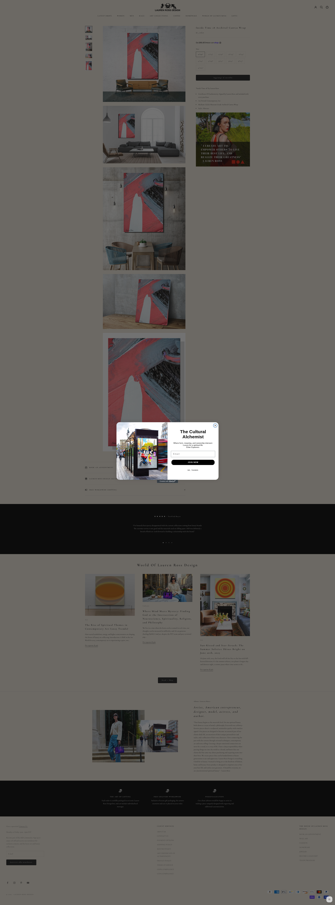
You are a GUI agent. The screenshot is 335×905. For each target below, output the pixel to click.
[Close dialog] (215, 425)
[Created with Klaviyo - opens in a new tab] (167, 481)
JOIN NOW (193, 462)
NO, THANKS (193, 470)
